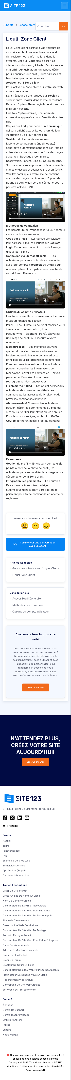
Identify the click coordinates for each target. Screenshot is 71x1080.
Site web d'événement (16, 920)
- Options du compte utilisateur (29, 611)
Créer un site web (35, 687)
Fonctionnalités (11, 850)
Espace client (27, 25)
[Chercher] (63, 26)
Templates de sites (14, 865)
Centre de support (13, 1009)
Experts (7, 1029)
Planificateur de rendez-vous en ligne (25, 974)
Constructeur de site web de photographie (27, 915)
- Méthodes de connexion (26, 605)
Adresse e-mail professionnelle (20, 950)
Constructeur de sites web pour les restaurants (31, 969)
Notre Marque (10, 1034)
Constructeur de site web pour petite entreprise (30, 940)
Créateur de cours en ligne (18, 964)
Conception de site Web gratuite (21, 984)
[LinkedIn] (19, 817)
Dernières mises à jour (16, 875)
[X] (12, 817)
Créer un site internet (15, 890)
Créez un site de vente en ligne (21, 895)
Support (8, 25)
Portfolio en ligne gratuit (17, 935)
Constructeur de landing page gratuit (24, 905)
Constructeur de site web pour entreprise (27, 910)
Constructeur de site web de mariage (24, 930)
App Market (15, 870)
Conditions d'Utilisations (19, 1066)
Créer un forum (12, 960)
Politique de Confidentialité (48, 1066)
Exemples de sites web (16, 860)
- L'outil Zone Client (22, 575)
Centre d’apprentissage (16, 1014)
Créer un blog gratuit (15, 955)
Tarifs (6, 845)
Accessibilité (39, 1070)
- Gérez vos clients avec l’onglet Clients (35, 568)
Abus (28, 1070)
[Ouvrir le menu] (64, 5)
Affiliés (6, 1024)
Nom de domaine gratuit (17, 900)
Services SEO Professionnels (19, 989)
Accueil (7, 840)
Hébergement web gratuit (18, 979)
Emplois (12, 1019)
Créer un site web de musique (20, 925)
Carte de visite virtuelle (16, 945)
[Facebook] (5, 817)
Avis (5, 855)
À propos (8, 1005)
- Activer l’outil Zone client (26, 598)
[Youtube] (27, 817)
